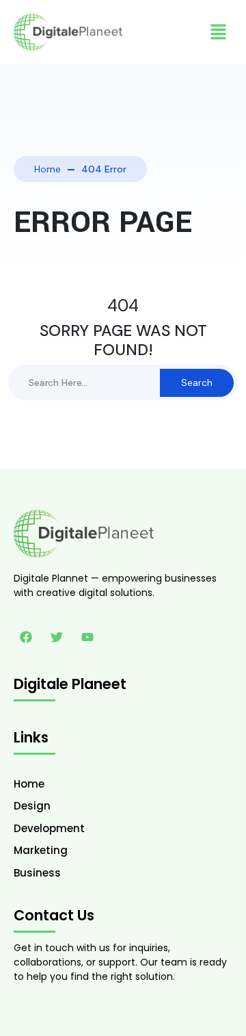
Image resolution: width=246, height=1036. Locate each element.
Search (197, 382)
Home (47, 169)
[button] (218, 32)
